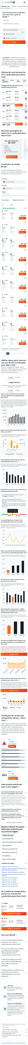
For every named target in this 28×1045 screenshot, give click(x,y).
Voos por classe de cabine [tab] (9, 859)
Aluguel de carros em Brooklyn (10, 878)
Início (4, 1042)
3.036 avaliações (12, 776)
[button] (2, 2)
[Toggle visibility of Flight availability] (10, 454)
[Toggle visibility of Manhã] (5, 707)
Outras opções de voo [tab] (8, 838)
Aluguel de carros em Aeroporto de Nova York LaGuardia (14, 875)
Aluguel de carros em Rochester (10, 884)
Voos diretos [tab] (18, 80)
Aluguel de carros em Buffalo (9, 880)
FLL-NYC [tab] (10, 377)
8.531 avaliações (12, 744)
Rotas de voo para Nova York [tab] (9, 849)
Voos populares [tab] (6, 855)
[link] (11, 156)
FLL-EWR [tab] (17, 377)
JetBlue (10, 771)
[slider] (26, 196)
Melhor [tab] (12, 80)
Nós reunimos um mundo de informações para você (10, 1032)
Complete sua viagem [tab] (7, 835)
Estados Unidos (10, 1042)
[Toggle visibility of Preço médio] (19, 454)
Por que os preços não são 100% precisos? (11, 1036)
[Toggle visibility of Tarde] (19, 707)
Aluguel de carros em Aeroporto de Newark (13, 872)
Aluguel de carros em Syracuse (9, 886)
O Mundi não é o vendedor (9, 1030)
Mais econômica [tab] (5, 80)
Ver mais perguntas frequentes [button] (14, 822)
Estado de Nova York (19, 1042)
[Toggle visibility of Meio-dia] (12, 707)
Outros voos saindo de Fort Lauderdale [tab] (12, 842)
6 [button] (20, 353)
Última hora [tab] (24, 80)
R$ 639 (5, 17)
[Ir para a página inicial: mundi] (10, 2)
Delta (9, 739)
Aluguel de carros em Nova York (10, 866)
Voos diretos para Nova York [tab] (9, 852)
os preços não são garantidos (8, 1025)
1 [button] (7, 353)
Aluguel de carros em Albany (9, 882)
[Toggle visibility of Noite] (5, 708)
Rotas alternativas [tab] (7, 845)
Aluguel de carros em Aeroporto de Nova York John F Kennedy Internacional (14, 869)
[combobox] (15, 182)
